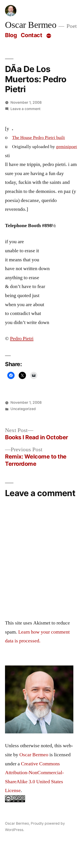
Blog (11, 35)
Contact (31, 35)
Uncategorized (23, 409)
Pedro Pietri (21, 338)
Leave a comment (25, 109)
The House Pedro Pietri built (38, 137)
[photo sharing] (12, 128)
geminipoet (66, 146)
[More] (48, 36)
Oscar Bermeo (30, 25)
